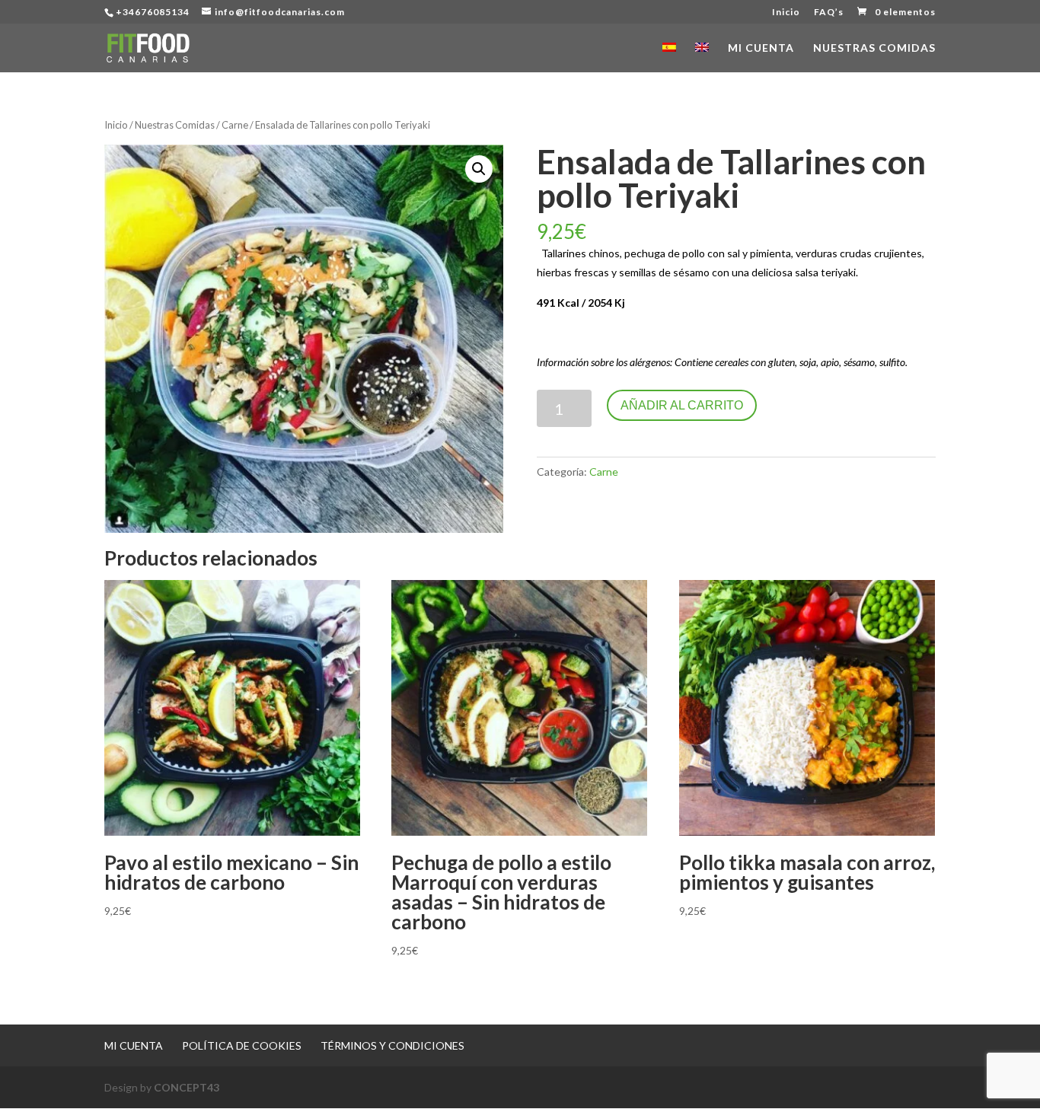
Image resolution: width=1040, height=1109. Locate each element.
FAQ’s (829, 13)
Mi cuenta (761, 48)
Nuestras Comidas (874, 48)
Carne (235, 125)
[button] (479, 169)
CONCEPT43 (186, 1087)
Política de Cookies (241, 1045)
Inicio (786, 13)
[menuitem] (669, 57)
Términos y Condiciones (392, 1045)
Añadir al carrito (681, 405)
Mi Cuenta (133, 1045)
